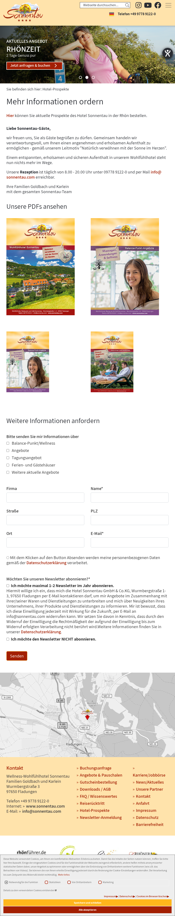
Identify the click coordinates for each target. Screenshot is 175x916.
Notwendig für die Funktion (23, 882)
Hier (10, 115)
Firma (11, 488)
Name (97, 488)
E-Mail (97, 533)
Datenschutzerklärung (46, 562)
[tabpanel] (87, 54)
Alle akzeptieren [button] (87, 909)
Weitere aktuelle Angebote (35, 472)
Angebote (20, 450)
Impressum (110, 896)
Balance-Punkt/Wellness (33, 443)
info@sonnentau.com (41, 811)
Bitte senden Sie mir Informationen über (42, 436)
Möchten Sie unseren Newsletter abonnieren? (48, 579)
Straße (12, 511)
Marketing (108, 882)
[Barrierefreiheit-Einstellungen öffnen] (167, 53)
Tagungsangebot (26, 457)
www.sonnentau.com (45, 806)
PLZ (94, 511)
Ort (9, 533)
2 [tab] (86, 77)
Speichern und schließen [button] (87, 902)
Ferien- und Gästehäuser (33, 465)
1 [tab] (80, 77)
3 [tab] (93, 77)
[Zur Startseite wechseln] (20, 12)
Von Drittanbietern (82, 882)
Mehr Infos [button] (64, 874)
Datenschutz (126, 896)
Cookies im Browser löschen (152, 896)
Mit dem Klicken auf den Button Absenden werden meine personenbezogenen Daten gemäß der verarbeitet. (83, 560)
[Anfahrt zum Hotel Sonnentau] (87, 715)
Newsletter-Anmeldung (101, 817)
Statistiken (55, 882)
